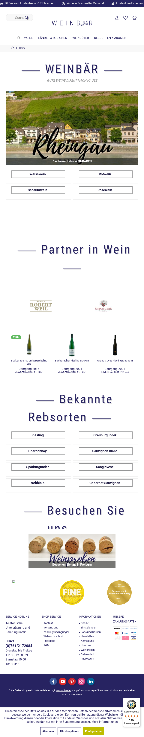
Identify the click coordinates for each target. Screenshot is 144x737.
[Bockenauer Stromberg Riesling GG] (29, 344)
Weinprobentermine (72, 551)
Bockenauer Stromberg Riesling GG (29, 362)
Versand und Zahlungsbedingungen (57, 630)
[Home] (18, 38)
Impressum (87, 658)
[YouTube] (62, 681)
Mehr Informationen (105, 722)
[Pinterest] (72, 681)
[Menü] (138, 700)
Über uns (86, 645)
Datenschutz (88, 654)
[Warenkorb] (134, 17)
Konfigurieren (93, 731)
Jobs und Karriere (91, 632)
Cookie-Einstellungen (88, 625)
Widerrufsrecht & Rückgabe (53, 638)
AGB (46, 645)
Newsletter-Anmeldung (87, 638)
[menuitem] (134, 17)
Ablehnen (48, 731)
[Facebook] (53, 681)
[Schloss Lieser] (102, 305)
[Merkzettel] (126, 17)
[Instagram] (81, 681)
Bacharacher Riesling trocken (72, 360)
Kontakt (48, 623)
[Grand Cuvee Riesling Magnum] (115, 344)
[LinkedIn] (90, 681)
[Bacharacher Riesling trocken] (72, 344)
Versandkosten (63, 690)
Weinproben (88, 649)
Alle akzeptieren (69, 731)
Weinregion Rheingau (72, 128)
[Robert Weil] (39, 305)
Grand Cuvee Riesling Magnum (115, 360)
